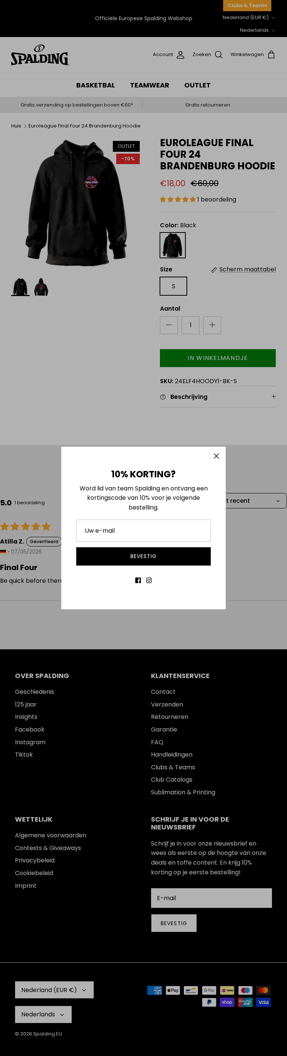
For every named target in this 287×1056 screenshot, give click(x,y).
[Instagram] (149, 580)
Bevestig (143, 556)
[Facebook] (138, 580)
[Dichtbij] (216, 456)
